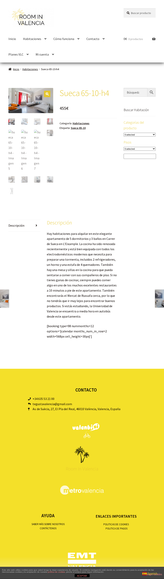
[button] (47, 94)
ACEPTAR (82, 576)
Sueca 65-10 (78, 128)
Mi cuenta (42, 54)
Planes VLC (15, 54)
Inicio (12, 39)
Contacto (92, 39)
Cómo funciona (63, 39)
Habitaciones (30, 69)
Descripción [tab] (16, 225)
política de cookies (56, 572)
